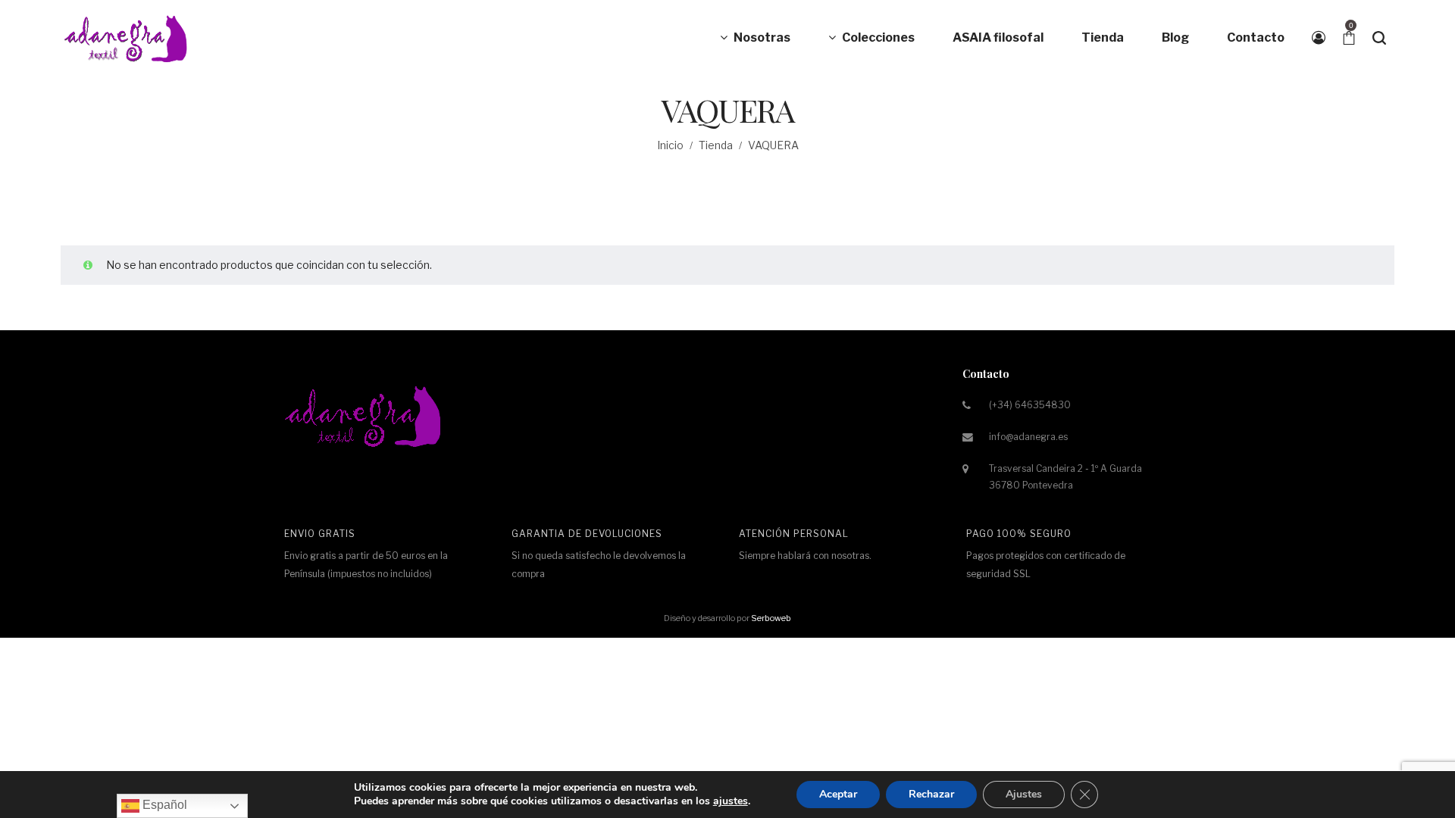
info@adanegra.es (1028, 436)
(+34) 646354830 (1030, 405)
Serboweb (771, 618)
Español (163, 804)
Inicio (670, 145)
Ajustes (1024, 794)
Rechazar (931, 794)
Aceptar (838, 794)
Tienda (716, 145)
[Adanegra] (129, 38)
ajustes (730, 801)
